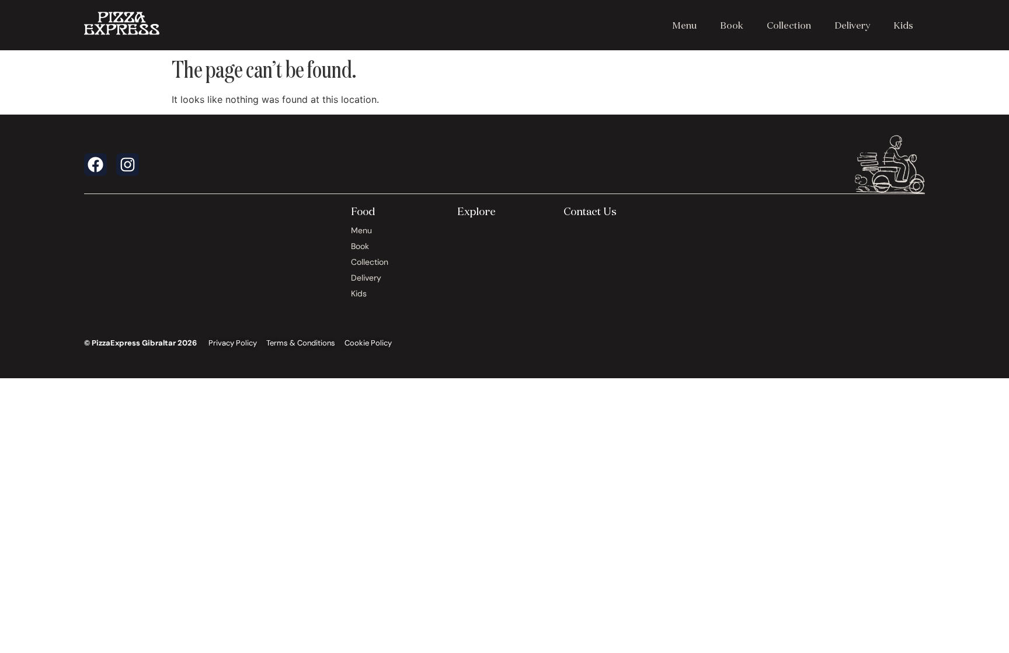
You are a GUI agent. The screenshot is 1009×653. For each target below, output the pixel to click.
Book (731, 25)
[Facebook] (95, 164)
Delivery (852, 25)
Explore (476, 211)
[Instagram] (127, 164)
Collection (789, 25)
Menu (684, 25)
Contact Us (590, 211)
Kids (903, 25)
